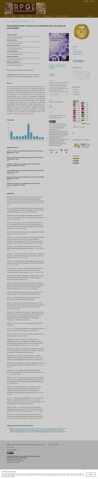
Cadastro (86, 1)
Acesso (91, 1)
